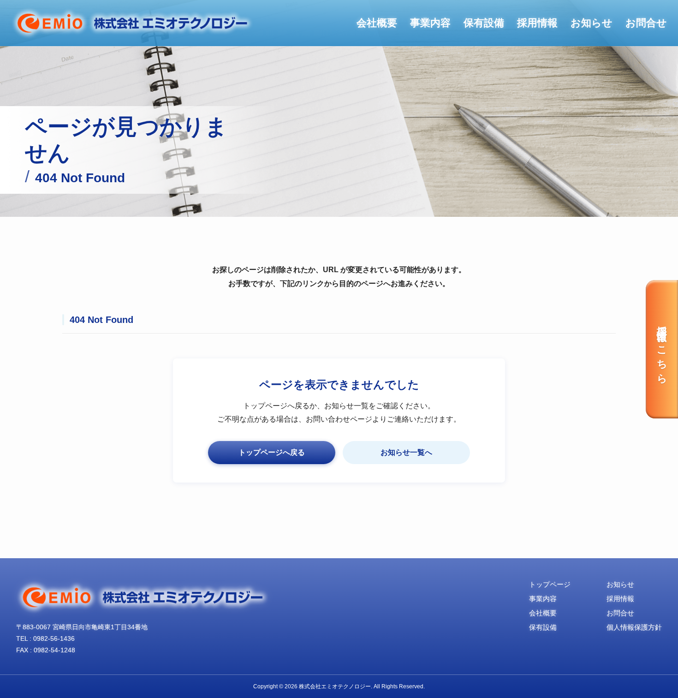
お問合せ (646, 23)
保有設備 (484, 23)
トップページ (550, 584)
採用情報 (537, 23)
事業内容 (430, 23)
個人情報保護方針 (634, 627)
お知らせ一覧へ (406, 452)
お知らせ (592, 23)
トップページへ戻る (271, 452)
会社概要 (377, 23)
